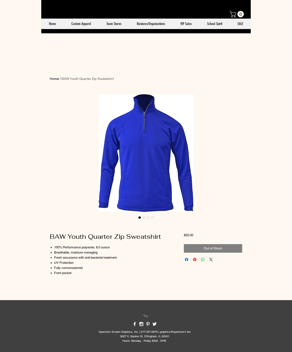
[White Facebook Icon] (134, 324)
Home (54, 79)
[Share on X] (211, 259)
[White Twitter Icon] (154, 324)
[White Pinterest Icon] (148, 324)
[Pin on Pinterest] (194, 259)
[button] (237, 14)
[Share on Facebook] (186, 259)
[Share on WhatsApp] (202, 259)
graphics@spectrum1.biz (175, 331)
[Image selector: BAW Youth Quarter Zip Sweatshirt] (139, 217)
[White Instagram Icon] (141, 324)
